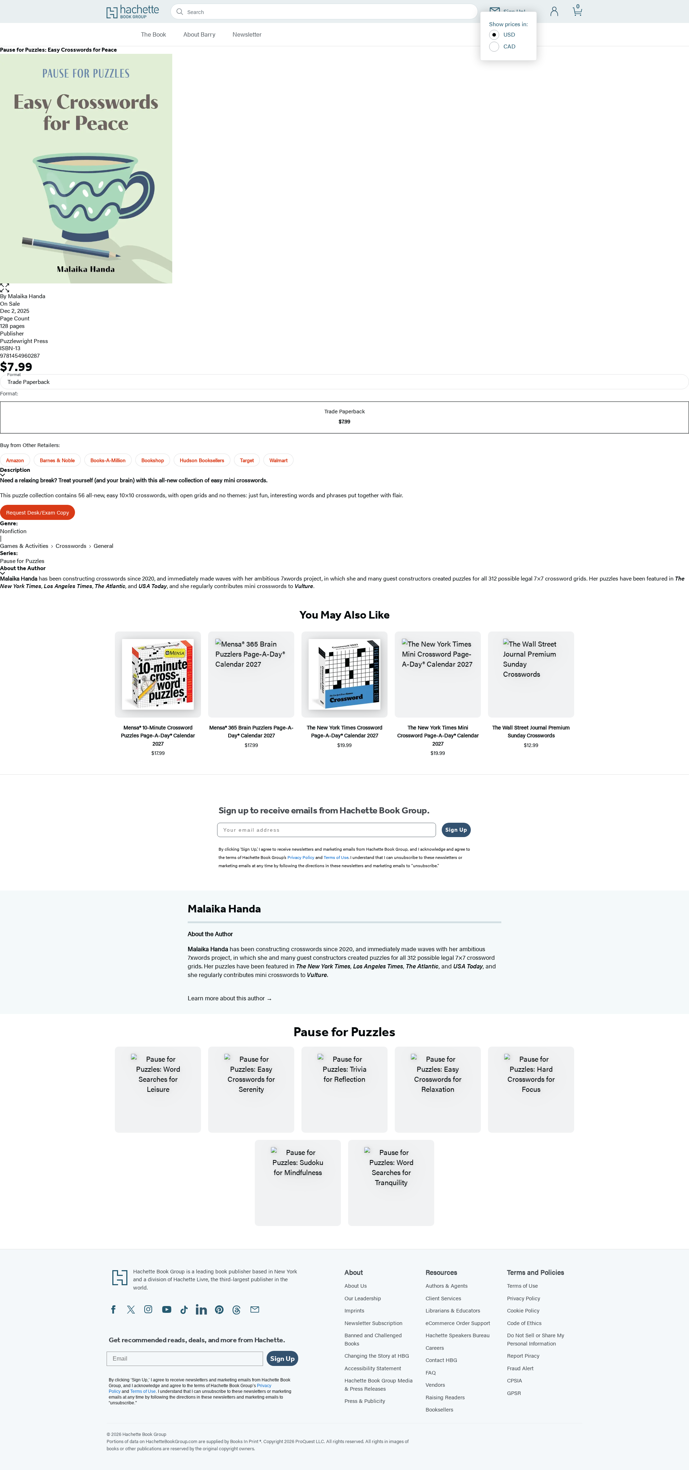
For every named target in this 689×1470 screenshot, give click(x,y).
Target (247, 460)
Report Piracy (523, 1355)
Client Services (443, 1298)
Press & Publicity (364, 1400)
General (103, 545)
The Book (153, 34)
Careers (435, 1347)
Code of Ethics (524, 1322)
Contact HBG (441, 1359)
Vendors (435, 1384)
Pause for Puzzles (22, 560)
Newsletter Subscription (373, 1322)
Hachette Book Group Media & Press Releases (378, 1384)
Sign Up (456, 829)
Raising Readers (445, 1397)
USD (509, 34)
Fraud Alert (520, 1368)
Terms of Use (522, 1285)
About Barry (199, 34)
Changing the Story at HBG (376, 1355)
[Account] (554, 11)
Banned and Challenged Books (373, 1339)
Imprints (354, 1310)
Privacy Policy (523, 1298)
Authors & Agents (447, 1285)
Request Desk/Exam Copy (37, 512)
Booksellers (439, 1409)
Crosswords (71, 545)
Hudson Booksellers (202, 460)
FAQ (431, 1372)
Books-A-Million (108, 460)
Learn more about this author (227, 998)
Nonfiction (13, 531)
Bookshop (152, 460)
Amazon (15, 460)
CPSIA (514, 1380)
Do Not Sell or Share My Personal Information (535, 1339)
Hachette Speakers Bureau (457, 1335)
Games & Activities (24, 545)
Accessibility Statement (372, 1368)
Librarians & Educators (453, 1310)
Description (15, 469)
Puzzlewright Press (24, 341)
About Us (355, 1285)
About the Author (23, 568)
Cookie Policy (523, 1310)
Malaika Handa (26, 296)
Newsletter (247, 34)
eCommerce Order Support (458, 1322)
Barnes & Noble (57, 460)
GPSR (514, 1392)
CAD (509, 46)
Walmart (278, 460)
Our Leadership (362, 1298)
